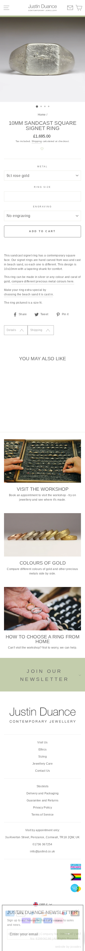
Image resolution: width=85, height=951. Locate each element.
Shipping (37, 141)
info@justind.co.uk (42, 851)
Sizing (42, 756)
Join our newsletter (44, 675)
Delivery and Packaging (42, 793)
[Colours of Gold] (42, 534)
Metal (42, 166)
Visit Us (42, 742)
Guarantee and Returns (42, 800)
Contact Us (42, 770)
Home (42, 114)
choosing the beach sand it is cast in (28, 294)
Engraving (42, 206)
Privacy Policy (42, 807)
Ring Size (42, 187)
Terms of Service (42, 814)
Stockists (43, 786)
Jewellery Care (42, 763)
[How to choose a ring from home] (42, 608)
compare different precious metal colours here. (43, 281)
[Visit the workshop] (42, 460)
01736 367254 (42, 844)
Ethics (42, 749)
